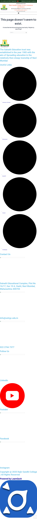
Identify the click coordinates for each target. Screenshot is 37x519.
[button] (18, 13)
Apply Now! (10, 1)
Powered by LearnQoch (11, 478)
